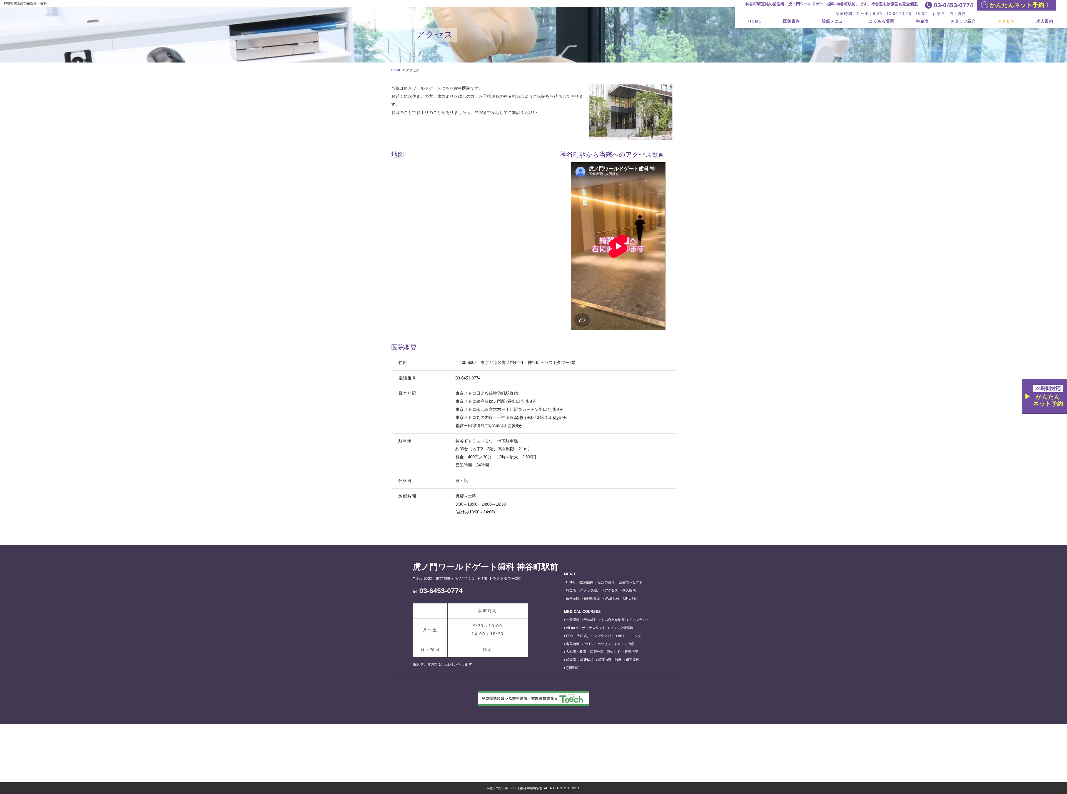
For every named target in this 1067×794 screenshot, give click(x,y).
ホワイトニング (629, 636)
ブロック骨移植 (621, 628)
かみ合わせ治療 (613, 620)
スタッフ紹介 (963, 21)
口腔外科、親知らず (605, 652)
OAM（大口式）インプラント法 (590, 636)
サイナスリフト (593, 628)
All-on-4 (572, 628)
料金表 (922, 21)
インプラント (639, 620)
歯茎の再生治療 (609, 660)
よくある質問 (881, 21)
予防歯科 (590, 620)
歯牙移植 (587, 660)
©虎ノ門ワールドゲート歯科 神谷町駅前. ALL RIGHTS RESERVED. (533, 788)
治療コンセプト (630, 582)
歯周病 (571, 660)
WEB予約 (612, 598)
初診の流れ (606, 582)
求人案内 (1044, 21)
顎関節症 (572, 668)
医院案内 (791, 21)
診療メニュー (834, 21)
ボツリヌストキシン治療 (615, 644)
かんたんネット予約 (1048, 396)
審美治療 (572, 644)
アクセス (1006, 21)
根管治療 (631, 652)
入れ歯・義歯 (576, 652)
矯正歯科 (632, 660)
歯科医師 (572, 598)
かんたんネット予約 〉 (1020, 5)
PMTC (588, 644)
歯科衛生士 (592, 598)
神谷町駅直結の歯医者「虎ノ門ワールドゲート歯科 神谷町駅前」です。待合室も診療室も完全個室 (832, 4)
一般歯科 (572, 620)
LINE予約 (630, 598)
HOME (754, 21)
